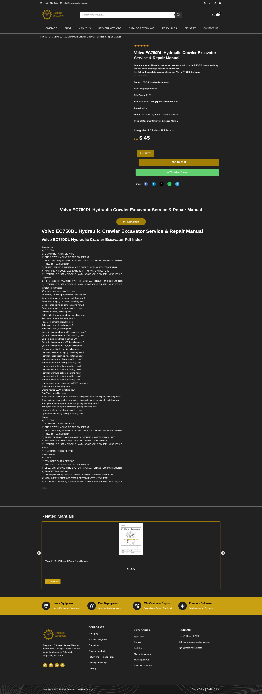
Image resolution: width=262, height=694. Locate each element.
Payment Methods (109, 28)
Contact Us (210, 28)
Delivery (190, 28)
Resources (169, 28)
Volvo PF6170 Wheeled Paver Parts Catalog (66, 561)
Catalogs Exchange (142, 28)
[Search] (178, 15)
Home (43, 37)
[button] (146, 184)
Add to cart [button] (53, 581)
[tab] (131, 221)
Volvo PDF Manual (164, 130)
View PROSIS (140, 75)
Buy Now (145, 153)
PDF (50, 37)
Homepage (50, 28)
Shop (68, 28)
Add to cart (179, 162)
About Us (85, 28)
